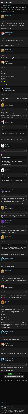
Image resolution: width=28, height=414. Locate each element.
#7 (26, 126)
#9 (26, 174)
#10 (26, 195)
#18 (26, 337)
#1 (26, 21)
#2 (26, 38)
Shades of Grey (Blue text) (8, 406)
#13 (26, 241)
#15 (26, 276)
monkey (7, 301)
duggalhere (8, 220)
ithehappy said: (5, 157)
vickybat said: (5, 130)
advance (18, 9)
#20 (26, 364)
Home (2, 409)
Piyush (7, 169)
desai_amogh (9, 190)
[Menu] (2, 2)
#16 (26, 291)
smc (8, 11)
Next (14, 373)
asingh (7, 61)
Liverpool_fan (9, 32)
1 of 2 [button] (9, 373)
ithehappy (4, 9)
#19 (26, 349)
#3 (26, 55)
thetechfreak (9, 258)
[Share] (25, 21)
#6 (26, 109)
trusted (12, 11)
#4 (26, 67)
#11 (26, 212)
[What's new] (26, 1)
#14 (26, 264)
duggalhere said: (5, 245)
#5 (26, 94)
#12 (26, 226)
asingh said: (4, 178)
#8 (26, 150)
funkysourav (9, 145)
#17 (26, 306)
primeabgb (3, 11)
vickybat (7, 88)
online (23, 9)
